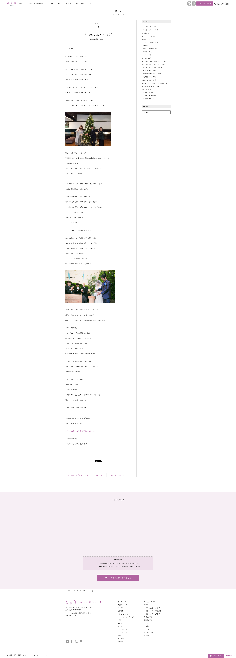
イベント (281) (147, 55)
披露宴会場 (40, 3)
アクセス (90, 3)
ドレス (51, 3)
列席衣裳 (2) (147, 45)
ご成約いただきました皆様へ (152, 608)
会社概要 (9, 655)
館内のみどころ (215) (149, 80)
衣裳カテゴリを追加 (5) (150, 95)
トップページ (68, 591)
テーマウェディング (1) (150, 27)
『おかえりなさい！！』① (98, 34)
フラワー (57, 3)
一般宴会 (146, 626)
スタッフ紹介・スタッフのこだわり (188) (155, 83)
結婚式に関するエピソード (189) (152, 74)
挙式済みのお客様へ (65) (150, 48)
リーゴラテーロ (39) (149, 36)
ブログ (76, 591)
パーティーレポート (124, 632)
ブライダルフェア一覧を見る (117, 577)
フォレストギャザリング (126, 617)
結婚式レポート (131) (149, 70)
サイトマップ (47, 655)
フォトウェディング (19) (150, 30)
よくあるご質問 (148, 632)
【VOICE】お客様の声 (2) (150, 42)
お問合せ (146, 635)
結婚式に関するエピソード (98, 39)
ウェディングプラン (68, 3)
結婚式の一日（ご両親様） (153, 614)
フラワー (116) (147, 52)
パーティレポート (80, 3)
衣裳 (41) (146, 33)
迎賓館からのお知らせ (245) (151, 86)
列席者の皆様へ (148, 620)
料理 (46, 3)
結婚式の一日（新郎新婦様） (154, 611)
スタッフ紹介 (122, 638)
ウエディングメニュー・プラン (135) (154, 64)
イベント (146, 623)
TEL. (91, 602)
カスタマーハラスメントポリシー (32, 655)
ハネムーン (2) (147, 39)
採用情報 (120, 641)
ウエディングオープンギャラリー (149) (154, 61)
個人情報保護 (17, 655)
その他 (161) (147, 89)
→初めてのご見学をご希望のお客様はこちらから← (80, 431)
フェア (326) (147, 58)
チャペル (32, 3)
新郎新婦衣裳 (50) (148, 99)
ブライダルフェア (204, 3)
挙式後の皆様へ (148, 617)
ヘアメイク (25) (148, 92)
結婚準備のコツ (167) (149, 77)
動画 (119, 635)
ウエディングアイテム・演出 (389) (153, 67)
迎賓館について (23, 3)
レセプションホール (125, 614)
